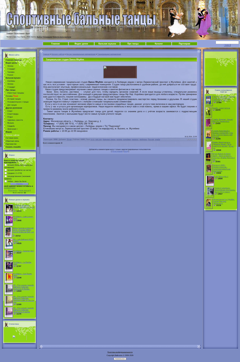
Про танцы (133, 43)
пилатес (135, 139)
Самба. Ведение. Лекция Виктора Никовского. (222, 120)
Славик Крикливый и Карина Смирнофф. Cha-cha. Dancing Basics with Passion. (223, 134)
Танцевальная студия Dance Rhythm (65, 59)
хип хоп (98, 139)
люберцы (143, 139)
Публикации (47, 37)
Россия (151, 139)
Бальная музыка (107, 43)
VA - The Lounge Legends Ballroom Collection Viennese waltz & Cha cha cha (23, 299)
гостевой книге (9, 188)
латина (119, 139)
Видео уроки (81, 43)
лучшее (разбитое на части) (19, 170)
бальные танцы (109, 139)
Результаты (13, 190)
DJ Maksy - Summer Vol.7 (23, 251)
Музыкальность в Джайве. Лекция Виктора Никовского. (224, 201)
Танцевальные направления (109, 54)
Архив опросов (24, 190)
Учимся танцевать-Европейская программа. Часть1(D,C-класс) (225, 190)
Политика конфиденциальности (120, 352)
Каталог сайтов (58, 54)
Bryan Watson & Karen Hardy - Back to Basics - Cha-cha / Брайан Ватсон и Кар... (223, 157)
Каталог (159, 43)
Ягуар (69, 139)
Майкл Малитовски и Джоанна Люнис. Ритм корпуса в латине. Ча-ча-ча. (223, 145)
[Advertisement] (220, 68)
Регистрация (19, 33)
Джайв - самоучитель (221, 108)
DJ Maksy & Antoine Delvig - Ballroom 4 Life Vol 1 (23, 207)
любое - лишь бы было (17, 181)
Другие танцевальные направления (81, 54)
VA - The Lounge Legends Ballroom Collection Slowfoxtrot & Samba (23, 310)
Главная (10, 33)
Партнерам (184, 43)
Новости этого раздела (62, 37)
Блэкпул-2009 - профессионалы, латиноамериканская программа (222, 168)
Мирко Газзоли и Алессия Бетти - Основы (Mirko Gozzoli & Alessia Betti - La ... (23, 231)
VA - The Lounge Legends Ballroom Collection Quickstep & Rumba (23, 287)
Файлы (39, 37)
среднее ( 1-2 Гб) (15, 173)
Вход (28, 33)
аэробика (127, 139)
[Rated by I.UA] (19, 339)
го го (92, 139)
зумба (157, 139)
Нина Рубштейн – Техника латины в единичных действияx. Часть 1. (224, 99)
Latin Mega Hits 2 (221, 177)
